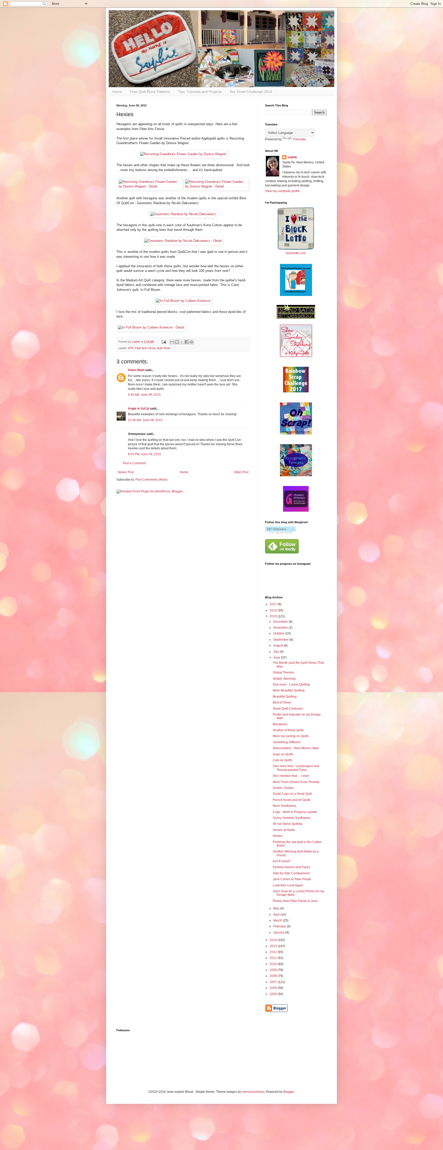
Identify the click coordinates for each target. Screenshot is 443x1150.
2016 (274, 610)
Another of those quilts (288, 730)
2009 (274, 970)
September (281, 639)
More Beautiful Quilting (289, 690)
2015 (274, 616)
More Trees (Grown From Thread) (296, 782)
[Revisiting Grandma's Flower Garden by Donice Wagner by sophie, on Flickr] (183, 154)
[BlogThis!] (176, 341)
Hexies (278, 836)
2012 (274, 952)
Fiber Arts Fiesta (145, 348)
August (278, 645)
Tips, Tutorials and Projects (200, 92)
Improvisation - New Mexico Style (296, 748)
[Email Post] (163, 341)
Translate (299, 139)
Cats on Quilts (282, 760)
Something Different (286, 742)
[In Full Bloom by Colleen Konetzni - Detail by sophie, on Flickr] (151, 327)
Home (117, 92)
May (276, 908)
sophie (292, 157)
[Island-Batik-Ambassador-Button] (296, 318)
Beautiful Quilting (285, 696)
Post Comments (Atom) (151, 479)
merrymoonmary (253, 1092)
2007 (274, 982)
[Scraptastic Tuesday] (296, 475)
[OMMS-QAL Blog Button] (296, 295)
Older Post (241, 472)
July (276, 651)
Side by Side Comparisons (291, 873)
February (280, 926)
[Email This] (172, 341)
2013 (274, 946)
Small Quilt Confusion (288, 708)
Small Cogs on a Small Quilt (292, 794)
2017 (274, 604)
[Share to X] (181, 341)
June (277, 657)
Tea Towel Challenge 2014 (250, 92)
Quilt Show (163, 348)
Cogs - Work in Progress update (295, 812)
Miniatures (280, 724)
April (276, 914)
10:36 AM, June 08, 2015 (145, 420)
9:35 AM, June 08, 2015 (144, 394)
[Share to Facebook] (186, 341)
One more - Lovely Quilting (291, 684)
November (281, 627)
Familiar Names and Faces (291, 867)
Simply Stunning (284, 678)
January (279, 932)
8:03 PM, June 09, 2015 (144, 454)
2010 (274, 964)
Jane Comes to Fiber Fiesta (292, 879)
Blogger (288, 1092)
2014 (274, 940)
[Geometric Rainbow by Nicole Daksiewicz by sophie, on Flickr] (183, 214)
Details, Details (283, 788)
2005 (274, 994)
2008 (274, 976)
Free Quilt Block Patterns (150, 92)
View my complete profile (282, 191)
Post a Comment (134, 463)
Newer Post (126, 472)
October (279, 633)
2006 (274, 988)
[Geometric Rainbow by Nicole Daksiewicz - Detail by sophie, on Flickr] (183, 241)
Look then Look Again (288, 885)
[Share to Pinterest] (191, 341)
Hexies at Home (284, 830)
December (281, 621)
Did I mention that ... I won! (291, 776)
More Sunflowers (284, 806)
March (278, 920)
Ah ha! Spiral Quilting (287, 824)
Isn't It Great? (282, 861)
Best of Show (282, 702)
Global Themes (283, 672)
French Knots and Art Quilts (291, 800)
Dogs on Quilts (283, 754)
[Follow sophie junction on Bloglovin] (280, 532)
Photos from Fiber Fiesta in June (295, 901)
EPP (130, 348)
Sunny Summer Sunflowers (292, 818)
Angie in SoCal (138, 408)
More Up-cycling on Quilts (291, 736)
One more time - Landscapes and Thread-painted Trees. (296, 767)
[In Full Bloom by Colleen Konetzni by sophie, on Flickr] (183, 301)
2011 (274, 958)
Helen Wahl (136, 370)
